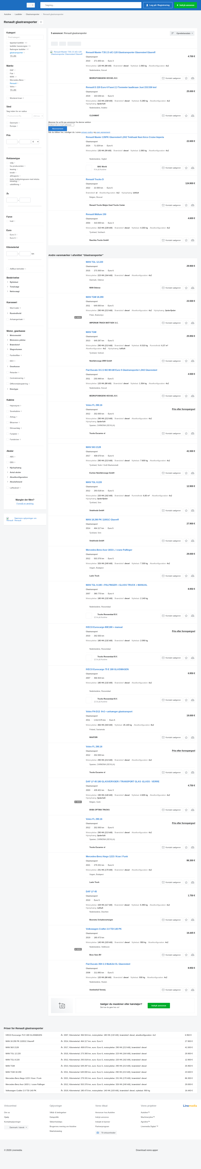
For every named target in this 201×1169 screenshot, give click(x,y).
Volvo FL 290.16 (94, 405)
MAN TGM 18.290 (95, 297)
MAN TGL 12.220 (94, 262)
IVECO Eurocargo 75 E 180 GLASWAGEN (107, 669)
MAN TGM (91, 332)
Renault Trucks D (95, 179)
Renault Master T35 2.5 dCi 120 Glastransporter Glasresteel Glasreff (120, 52)
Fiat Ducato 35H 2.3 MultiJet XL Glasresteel (108, 964)
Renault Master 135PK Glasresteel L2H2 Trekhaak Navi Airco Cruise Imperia (125, 137)
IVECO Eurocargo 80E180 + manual (104, 627)
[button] (186, 78)
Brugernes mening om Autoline (63, 1126)
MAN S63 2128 (93, 447)
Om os (7, 1112)
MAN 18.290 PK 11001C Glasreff (102, 519)
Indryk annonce (159, 1005)
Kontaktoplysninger (12, 1122)
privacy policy (87, 132)
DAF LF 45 (91, 891)
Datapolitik (54, 1117)
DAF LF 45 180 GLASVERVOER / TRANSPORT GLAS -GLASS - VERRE (122, 781)
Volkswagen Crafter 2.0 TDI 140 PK (104, 929)
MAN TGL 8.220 (94, 482)
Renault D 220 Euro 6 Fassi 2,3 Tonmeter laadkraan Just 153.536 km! (121, 87)
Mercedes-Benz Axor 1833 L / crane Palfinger (109, 550)
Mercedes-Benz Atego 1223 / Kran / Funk (107, 856)
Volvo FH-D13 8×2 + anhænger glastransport (109, 711)
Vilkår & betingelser (58, 1112)
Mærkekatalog (56, 1131)
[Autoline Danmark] (13, 5)
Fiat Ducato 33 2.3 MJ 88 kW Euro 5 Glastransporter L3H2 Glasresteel (121, 370)
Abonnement (57, 129)
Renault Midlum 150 (96, 214)
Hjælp (6, 1117)
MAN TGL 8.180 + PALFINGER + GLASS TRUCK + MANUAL (116, 585)
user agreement (103, 132)
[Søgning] (43, 5)
